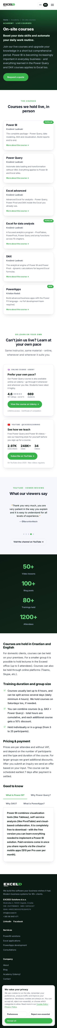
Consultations (9, 950)
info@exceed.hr (10, 913)
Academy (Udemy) (11, 974)
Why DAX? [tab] (11, 803)
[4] (31, 534)
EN (45, 5)
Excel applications (11, 940)
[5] (33, 534)
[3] (28, 534)
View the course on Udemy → (25, 404)
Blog (5, 969)
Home (5, 20)
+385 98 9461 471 (10, 916)
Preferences (12, 1014)
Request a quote (15, 77)
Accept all (11, 1021)
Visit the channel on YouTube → (29, 542)
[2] (26, 534)
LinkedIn (7, 921)
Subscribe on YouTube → (22, 456)
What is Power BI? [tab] (15, 795)
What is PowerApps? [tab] (34, 803)
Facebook (18, 921)
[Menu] (52, 4)
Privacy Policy (11, 1007)
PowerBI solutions (11, 936)
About (6, 965)
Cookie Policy (42, 1004)
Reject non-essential (40, 1014)
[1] (23, 534)
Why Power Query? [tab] (41, 795)
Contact (7, 979)
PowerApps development (15, 945)
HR (40, 5)
